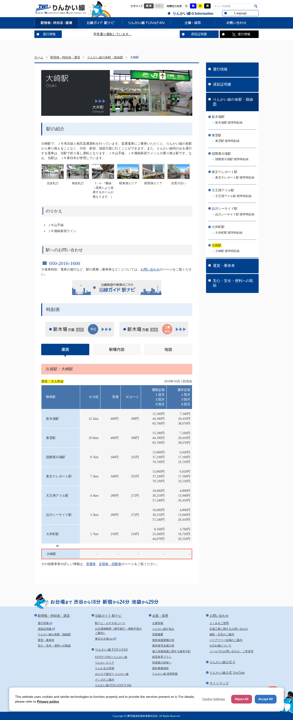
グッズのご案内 (104, 679)
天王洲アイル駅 (223, 190)
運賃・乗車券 (224, 266)
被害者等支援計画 (163, 645)
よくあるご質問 (219, 623)
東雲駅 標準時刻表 (227, 141)
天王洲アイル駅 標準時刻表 (233, 196)
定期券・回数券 (110, 564)
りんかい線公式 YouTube (227, 672)
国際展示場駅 (221, 153)
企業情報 (157, 623)
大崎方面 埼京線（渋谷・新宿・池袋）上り (140, 329)
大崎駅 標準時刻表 (227, 251)
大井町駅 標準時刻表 (229, 232)
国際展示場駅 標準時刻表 (232, 159)
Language (240, 13)
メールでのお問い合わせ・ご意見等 (231, 651)
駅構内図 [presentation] (117, 350)
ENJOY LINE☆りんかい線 (111, 657)
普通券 (91, 564)
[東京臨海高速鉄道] (60, 9)
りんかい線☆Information (193, 13)
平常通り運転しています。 (101, 34)
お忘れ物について (220, 645)
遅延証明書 (199, 34)
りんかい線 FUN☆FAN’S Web (113, 685)
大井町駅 (218, 227)
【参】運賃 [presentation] (65, 350)
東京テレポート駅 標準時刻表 (235, 177)
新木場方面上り (66, 329)
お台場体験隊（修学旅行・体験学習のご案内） (118, 631)
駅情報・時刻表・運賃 (56, 22)
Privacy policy (48, 701)
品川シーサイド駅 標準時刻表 (235, 214)
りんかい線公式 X (222, 662)
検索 (256, 6)
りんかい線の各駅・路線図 (105, 57)
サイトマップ (219, 683)
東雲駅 (216, 135)
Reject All (241, 699)
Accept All (265, 699)
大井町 (98, 109)
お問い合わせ (236, 22)
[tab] (65, 350)
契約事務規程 (160, 668)
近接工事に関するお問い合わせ (228, 629)
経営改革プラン (161, 656)
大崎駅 (216, 245)
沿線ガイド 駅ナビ (100, 22)
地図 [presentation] (168, 350)
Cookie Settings (213, 699)
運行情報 (49, 34)
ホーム (38, 57)
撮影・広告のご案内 (221, 634)
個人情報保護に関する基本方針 (171, 651)
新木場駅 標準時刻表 (229, 122)
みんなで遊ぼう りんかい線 (112, 674)
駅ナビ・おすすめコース (110, 623)
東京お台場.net (104, 638)
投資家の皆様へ (161, 662)
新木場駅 (218, 117)
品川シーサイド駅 (224, 208)
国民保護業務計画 (163, 640)
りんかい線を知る (163, 629)
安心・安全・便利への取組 (233, 283)
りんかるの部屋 (104, 668)
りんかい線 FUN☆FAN (146, 22)
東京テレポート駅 (224, 172)
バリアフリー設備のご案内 (225, 640)
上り (107, 329)
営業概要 (157, 634)
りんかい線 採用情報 (165, 673)
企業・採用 (192, 22)
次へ (100, 101)
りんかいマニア (104, 662)
